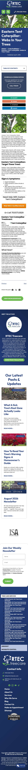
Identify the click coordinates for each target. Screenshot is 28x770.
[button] (12, 290)
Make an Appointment (14, 707)
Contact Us (9, 704)
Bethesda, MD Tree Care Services (15, 625)
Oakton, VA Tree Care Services (15, 617)
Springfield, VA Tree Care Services (13, 622)
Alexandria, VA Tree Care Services (13, 612)
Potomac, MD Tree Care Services (15, 632)
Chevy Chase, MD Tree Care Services (14, 615)
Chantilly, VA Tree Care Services (15, 637)
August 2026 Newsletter (11, 500)
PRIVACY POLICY (6, 758)
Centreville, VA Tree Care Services (13, 639)
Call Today (14, 86)
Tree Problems (13, 48)
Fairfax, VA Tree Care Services (14, 626)
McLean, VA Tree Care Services (15, 608)
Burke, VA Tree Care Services (14, 631)
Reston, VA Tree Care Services (14, 634)
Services (8, 695)
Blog (6, 701)
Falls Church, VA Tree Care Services (13, 600)
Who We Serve (11, 698)
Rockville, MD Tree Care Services (15, 635)
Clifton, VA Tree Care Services (14, 641)
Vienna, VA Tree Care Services (14, 610)
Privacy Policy (6, 570)
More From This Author (14, 360)
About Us (8, 692)
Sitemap (8, 710)
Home (7, 689)
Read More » (8, 428)
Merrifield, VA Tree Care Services (15, 602)
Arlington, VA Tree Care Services (15, 604)
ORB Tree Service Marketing (15, 754)
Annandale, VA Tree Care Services (13, 606)
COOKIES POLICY (17, 758)
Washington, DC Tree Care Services (13, 619)
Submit (8, 581)
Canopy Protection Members (11, 253)
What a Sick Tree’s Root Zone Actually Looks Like (13, 409)
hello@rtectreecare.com (11, 676)
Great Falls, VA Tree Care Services (13, 628)
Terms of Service (17, 573)
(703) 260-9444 (21, 12)
